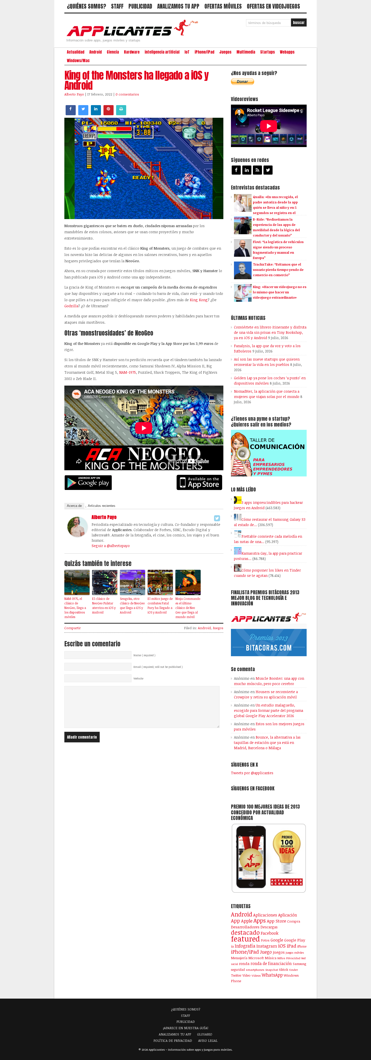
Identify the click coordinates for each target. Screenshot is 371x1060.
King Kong (199, 299)
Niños (281, 958)
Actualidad (75, 52)
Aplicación (287, 915)
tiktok (283, 969)
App (235, 920)
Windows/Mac (78, 60)
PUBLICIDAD (140, 6)
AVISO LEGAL (208, 1040)
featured (245, 938)
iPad (291, 945)
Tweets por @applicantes (252, 772)
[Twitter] (217, 518)
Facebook (269, 933)
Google (277, 940)
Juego (266, 952)
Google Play (294, 940)
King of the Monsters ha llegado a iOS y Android (136, 80)
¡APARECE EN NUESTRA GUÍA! (185, 1028)
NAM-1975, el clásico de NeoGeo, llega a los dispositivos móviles (75, 608)
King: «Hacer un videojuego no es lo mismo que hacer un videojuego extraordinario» (279, 292)
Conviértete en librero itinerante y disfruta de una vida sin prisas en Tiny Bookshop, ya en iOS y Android (270, 332)
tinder (293, 970)
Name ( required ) (144, 655)
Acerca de (74, 506)
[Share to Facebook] (71, 113)
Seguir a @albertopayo (111, 545)
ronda (244, 963)
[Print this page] (121, 113)
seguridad (238, 970)
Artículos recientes (101, 506)
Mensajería (239, 958)
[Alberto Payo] (77, 535)
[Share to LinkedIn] (96, 113)
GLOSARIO (204, 1034)
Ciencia (113, 52)
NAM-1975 (127, 372)
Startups (267, 52)
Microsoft (256, 958)
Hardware (132, 52)
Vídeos (256, 975)
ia (232, 946)
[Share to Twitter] (83, 113)
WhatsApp (272, 975)
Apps (259, 920)
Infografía (245, 946)
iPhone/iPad (204, 52)
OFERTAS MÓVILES (223, 6)
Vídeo (247, 975)
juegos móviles (295, 952)
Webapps (287, 52)
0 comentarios (127, 94)
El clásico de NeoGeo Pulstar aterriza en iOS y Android (104, 605)
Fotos (265, 940)
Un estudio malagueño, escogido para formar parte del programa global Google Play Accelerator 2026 (268, 710)
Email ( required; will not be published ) (158, 667)
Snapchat (271, 970)
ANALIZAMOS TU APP (178, 6)
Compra (293, 921)
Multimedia (245, 52)
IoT (187, 52)
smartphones (255, 970)
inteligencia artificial (162, 52)
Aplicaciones (265, 915)
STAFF (117, 6)
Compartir (72, 628)
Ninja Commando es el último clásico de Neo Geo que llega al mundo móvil (187, 608)
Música (270, 958)
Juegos (225, 52)
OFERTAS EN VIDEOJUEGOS (273, 6)
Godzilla (71, 305)
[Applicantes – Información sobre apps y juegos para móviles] (133, 36)
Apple (246, 921)
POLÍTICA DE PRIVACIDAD (172, 1040)
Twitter (236, 975)
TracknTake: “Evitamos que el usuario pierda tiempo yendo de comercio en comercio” (278, 269)
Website (138, 678)
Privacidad (293, 958)
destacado (245, 932)
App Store (276, 921)
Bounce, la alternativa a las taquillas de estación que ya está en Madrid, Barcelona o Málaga (267, 742)
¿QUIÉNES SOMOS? (86, 6)
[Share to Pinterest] (108, 113)
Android (95, 52)
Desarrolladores (245, 926)
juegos (279, 952)
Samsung (299, 963)
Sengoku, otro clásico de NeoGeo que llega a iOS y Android (132, 605)
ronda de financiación (271, 963)
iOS (282, 945)
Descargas (269, 927)
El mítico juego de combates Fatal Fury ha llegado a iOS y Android (160, 605)
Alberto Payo (74, 94)
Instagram (266, 946)
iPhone (301, 946)
